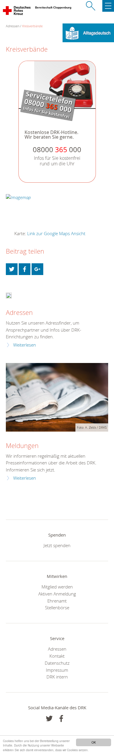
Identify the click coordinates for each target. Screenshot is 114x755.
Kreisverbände (32, 26)
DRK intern (57, 677)
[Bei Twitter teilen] (12, 269)
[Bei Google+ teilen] (37, 269)
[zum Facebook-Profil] (49, 718)
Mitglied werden (57, 587)
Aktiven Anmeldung (57, 594)
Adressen (19, 312)
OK (93, 742)
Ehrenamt (57, 601)
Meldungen (22, 445)
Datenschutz (57, 663)
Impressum (57, 670)
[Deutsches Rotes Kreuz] (17, 11)
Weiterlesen (24, 345)
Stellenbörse (57, 607)
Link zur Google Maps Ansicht (56, 233)
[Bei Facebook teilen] (24, 269)
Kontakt (57, 656)
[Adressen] (9, 295)
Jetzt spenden (57, 545)
